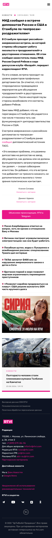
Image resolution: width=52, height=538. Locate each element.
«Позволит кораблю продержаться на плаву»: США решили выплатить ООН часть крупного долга (25, 287)
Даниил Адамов (26, 198)
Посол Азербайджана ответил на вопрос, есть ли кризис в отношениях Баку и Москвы (23, 229)
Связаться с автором (26, 192)
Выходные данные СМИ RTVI (14, 402)
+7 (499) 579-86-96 (16, 443)
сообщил (7, 142)
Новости (7, 15)
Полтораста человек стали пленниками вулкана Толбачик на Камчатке (24, 379)
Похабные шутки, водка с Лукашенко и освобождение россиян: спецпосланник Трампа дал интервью (25, 250)
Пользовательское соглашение (16, 406)
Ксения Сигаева (26, 188)
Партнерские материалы (15, 459)
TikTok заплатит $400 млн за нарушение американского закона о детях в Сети (23, 262)
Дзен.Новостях (15, 472)
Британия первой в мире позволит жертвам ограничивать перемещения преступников (23, 274)
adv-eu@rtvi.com (25, 456)
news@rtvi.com (25, 449)
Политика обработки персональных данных (22, 410)
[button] (49, 4)
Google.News (10, 475)
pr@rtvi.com (24, 453)
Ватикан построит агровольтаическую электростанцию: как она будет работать (25, 239)
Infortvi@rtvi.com (32, 446)
